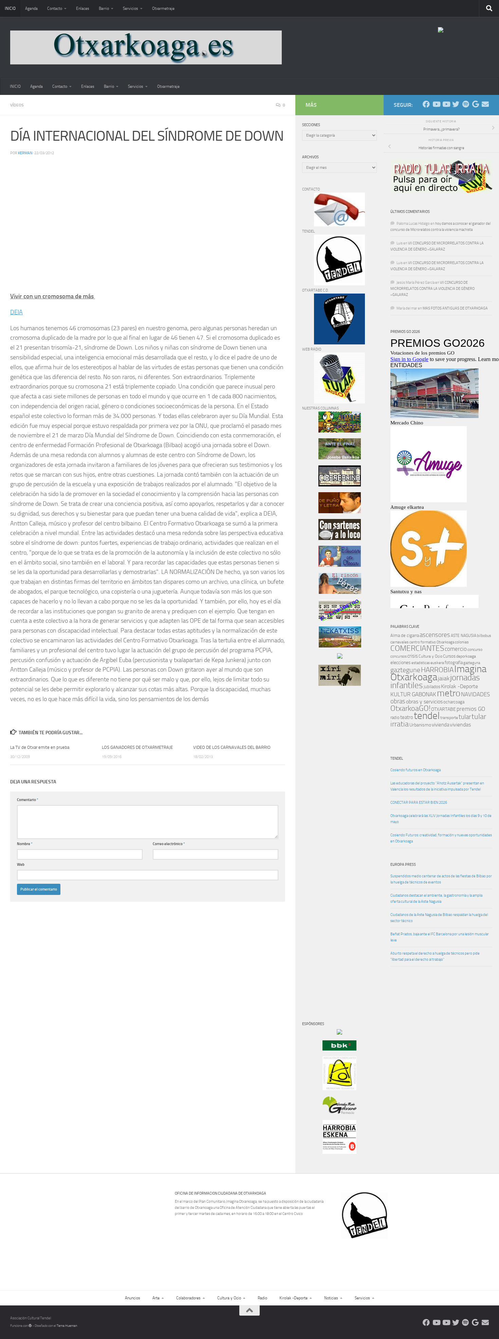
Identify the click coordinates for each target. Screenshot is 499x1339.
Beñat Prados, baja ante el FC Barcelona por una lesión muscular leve (439, 937)
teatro (406, 717)
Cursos (449, 656)
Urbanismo (420, 725)
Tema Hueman (67, 1326)
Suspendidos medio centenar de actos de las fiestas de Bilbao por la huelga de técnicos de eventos (441, 879)
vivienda (440, 725)
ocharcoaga (453, 701)
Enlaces (82, 8)
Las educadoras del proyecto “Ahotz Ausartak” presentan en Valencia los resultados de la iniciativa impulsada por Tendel (437, 786)
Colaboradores (188, 1298)
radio (395, 717)
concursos (398, 656)
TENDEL (396, 758)
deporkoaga (466, 656)
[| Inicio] (146, 47)
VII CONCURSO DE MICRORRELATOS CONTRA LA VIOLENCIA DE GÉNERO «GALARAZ (432, 288)
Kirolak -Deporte (459, 686)
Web (20, 864)
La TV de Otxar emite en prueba (39, 747)
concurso (474, 649)
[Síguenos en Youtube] (436, 104)
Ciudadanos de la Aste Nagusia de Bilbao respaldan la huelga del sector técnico (439, 918)
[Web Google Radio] (475, 104)
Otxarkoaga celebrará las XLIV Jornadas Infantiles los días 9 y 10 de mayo (441, 819)
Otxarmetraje (163, 8)
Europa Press (403, 864)
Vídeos (17, 105)
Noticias (331, 1298)
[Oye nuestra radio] (465, 104)
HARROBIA (437, 670)
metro (448, 693)
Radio (262, 1298)
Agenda (31, 8)
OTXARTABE (443, 709)
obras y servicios (424, 702)
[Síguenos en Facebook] (426, 104)
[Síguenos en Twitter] (455, 104)
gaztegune (405, 670)
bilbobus (484, 635)
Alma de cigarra (404, 635)
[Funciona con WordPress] (30, 1325)
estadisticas (420, 663)
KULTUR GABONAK (413, 694)
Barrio (104, 8)
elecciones (400, 662)
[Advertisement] (322, 806)
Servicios (130, 8)
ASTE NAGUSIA (463, 635)
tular (465, 717)
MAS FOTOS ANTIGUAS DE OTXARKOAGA (455, 308)
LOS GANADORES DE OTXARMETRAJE (137, 747)
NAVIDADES (475, 694)
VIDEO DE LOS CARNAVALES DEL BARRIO (232, 747)
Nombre (25, 844)
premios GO (471, 708)
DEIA (16, 312)
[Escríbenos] (485, 104)
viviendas (460, 725)
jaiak (443, 678)
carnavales (399, 642)
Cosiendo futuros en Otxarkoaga (415, 770)
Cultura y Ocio (430, 656)
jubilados (432, 686)
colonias (462, 642)
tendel (427, 716)
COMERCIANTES (417, 648)
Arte (156, 1298)
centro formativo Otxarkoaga (431, 642)
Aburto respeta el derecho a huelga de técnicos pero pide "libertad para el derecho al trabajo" (435, 956)
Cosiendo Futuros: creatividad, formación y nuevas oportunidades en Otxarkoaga (441, 838)
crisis (412, 656)
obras (397, 701)
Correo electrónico (169, 844)
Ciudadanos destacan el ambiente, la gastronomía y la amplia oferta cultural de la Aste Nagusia (436, 898)
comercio (456, 648)
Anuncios (132, 1298)
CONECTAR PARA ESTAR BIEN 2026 (418, 802)
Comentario (27, 800)
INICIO (10, 8)
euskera (437, 662)
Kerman (25, 153)
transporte (449, 717)
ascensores (435, 635)
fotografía (454, 662)
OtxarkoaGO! (410, 708)
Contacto (54, 8)
